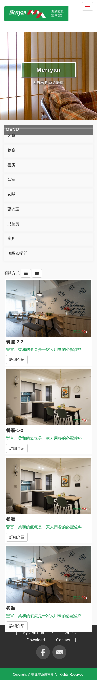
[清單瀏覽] (26, 273)
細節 (48, 310)
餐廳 (11, 150)
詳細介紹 (16, 359)
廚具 (11, 238)
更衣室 (13, 209)
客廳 (11, 135)
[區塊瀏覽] (37, 273)
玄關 (11, 194)
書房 (11, 165)
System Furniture (38, 633)
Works (70, 633)
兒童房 (13, 224)
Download (36, 640)
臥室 (11, 179)
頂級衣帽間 (17, 253)
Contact (63, 640)
